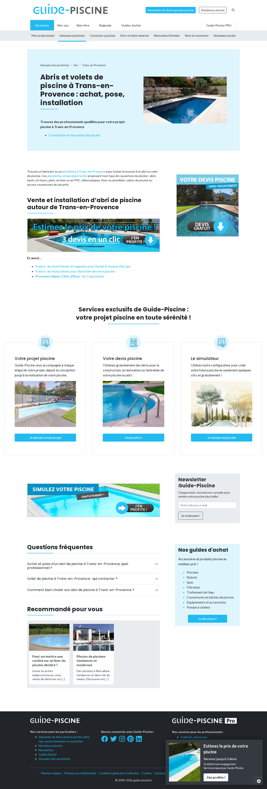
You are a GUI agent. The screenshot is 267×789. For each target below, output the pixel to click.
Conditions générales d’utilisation (119, 773)
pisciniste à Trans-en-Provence (84, 171)
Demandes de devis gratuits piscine (170, 10)
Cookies (146, 773)
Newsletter (46, 750)
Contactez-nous (163, 773)
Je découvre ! (207, 619)
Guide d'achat (48, 754)
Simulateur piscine (213, 10)
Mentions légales (51, 773)
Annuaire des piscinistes (55, 758)
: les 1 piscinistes (69, 276)
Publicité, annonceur (193, 737)
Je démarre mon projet (45, 437)
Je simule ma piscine (221, 437)
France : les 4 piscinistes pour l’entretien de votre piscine (75, 271)
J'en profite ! (133, 437)
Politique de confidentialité (80, 773)
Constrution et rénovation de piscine (74, 135)
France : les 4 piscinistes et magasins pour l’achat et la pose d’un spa (82, 266)
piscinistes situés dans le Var (67, 176)
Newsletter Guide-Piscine (196, 482)
